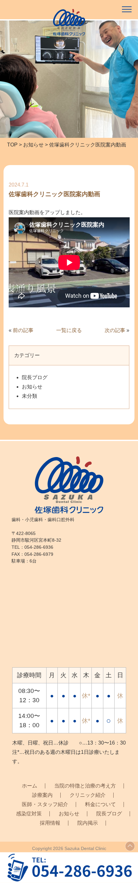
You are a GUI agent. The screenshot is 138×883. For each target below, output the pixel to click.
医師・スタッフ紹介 (45, 804)
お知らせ (32, 386)
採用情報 (50, 823)
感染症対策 (29, 813)
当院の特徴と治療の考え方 (85, 785)
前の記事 (23, 330)
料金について (100, 804)
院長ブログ (34, 377)
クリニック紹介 (88, 795)
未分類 (29, 396)
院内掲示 (87, 823)
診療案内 (42, 795)
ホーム (29, 785)
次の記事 (115, 330)
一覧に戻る (69, 330)
